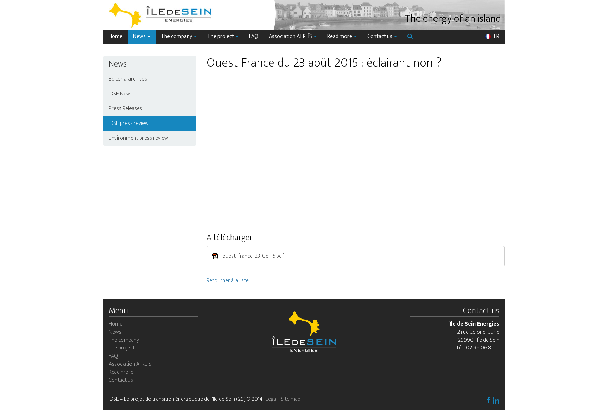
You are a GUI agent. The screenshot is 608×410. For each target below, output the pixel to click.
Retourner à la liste (228, 280)
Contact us (380, 36)
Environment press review (138, 138)
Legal (271, 399)
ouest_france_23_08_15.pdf (252, 255)
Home (115, 36)
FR (496, 36)
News (140, 36)
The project (221, 36)
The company (177, 36)
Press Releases (125, 108)
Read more (340, 36)
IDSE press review (129, 123)
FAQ (253, 36)
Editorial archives (128, 79)
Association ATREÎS (291, 36)
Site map (290, 399)
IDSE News (121, 94)
